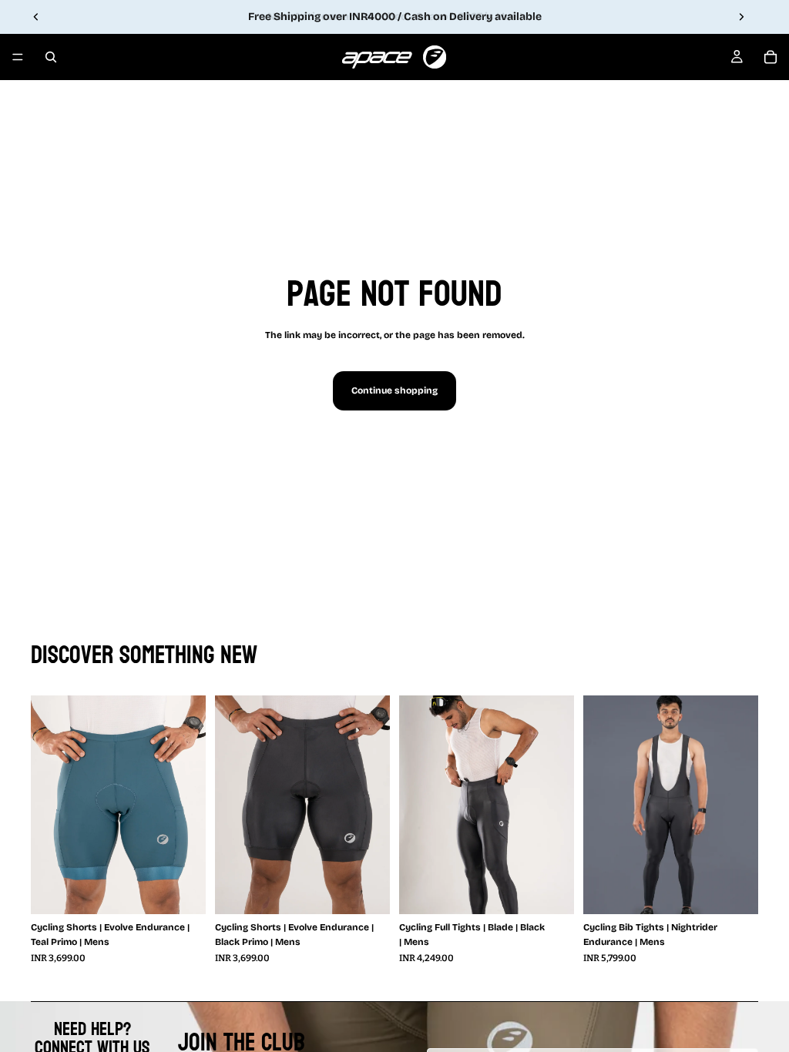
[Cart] (770, 57)
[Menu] (17, 57)
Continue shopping (394, 390)
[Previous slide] (36, 17)
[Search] (51, 57)
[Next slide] (741, 17)
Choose (195, 889)
